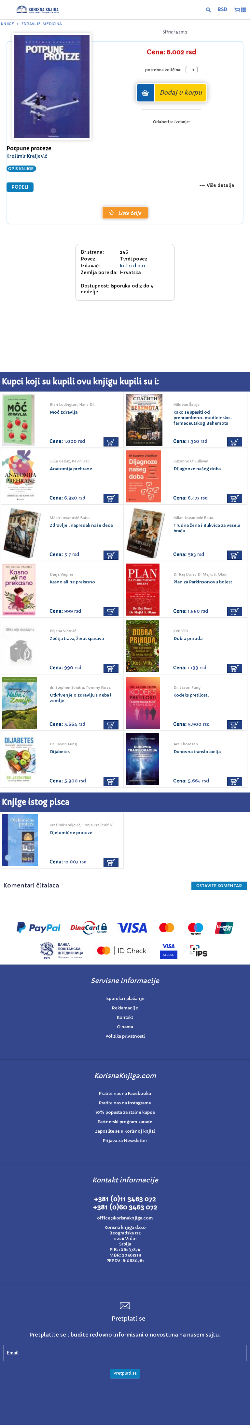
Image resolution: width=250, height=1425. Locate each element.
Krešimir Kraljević (27, 156)
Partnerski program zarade (125, 1122)
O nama (125, 1027)
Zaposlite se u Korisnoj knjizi (125, 1131)
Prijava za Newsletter (125, 1140)
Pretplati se (125, 1373)
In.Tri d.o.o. (133, 266)
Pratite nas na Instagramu (125, 1103)
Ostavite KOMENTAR (219, 885)
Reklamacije (125, 1008)
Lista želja (129, 213)
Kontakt (125, 1017)
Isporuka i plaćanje (125, 998)
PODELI (20, 187)
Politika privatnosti (125, 1036)
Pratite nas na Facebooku (125, 1093)
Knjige (7, 23)
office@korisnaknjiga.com (125, 1218)
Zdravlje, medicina (41, 23)
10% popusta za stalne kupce (125, 1112)
